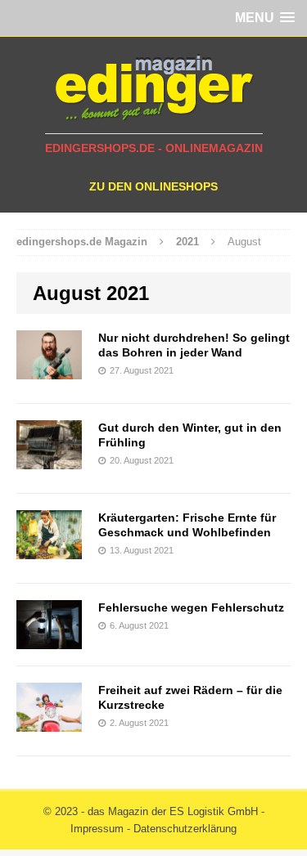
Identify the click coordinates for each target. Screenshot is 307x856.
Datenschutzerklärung (185, 828)
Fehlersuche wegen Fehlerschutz (191, 607)
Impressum (97, 828)
